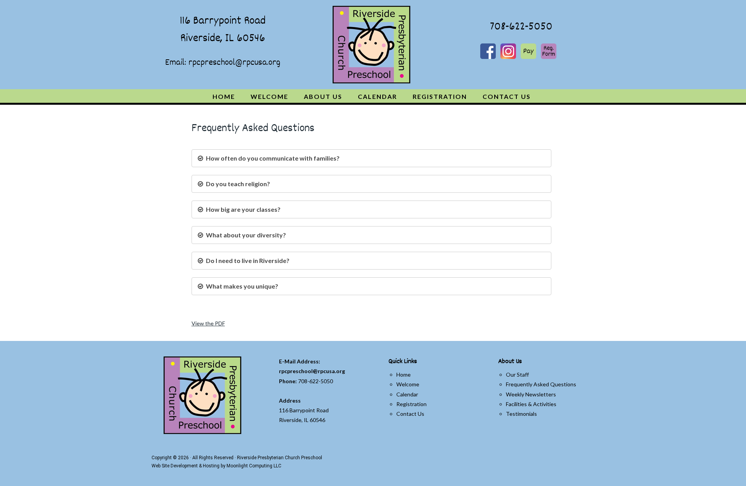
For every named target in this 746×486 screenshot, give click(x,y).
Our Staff (517, 374)
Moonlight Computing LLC (254, 466)
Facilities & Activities (531, 404)
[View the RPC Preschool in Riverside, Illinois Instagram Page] (508, 50)
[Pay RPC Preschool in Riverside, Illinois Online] (529, 50)
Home (403, 374)
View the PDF (208, 323)
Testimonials (521, 413)
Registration (411, 404)
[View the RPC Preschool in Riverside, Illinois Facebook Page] (488, 50)
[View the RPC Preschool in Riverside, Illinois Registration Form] (548, 50)
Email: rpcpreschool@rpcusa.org (222, 62)
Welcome (407, 384)
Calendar (407, 394)
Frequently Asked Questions (541, 384)
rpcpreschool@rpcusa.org (312, 371)
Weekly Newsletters (531, 394)
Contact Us (410, 413)
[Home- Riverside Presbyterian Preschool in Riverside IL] (371, 44)
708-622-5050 (520, 27)
